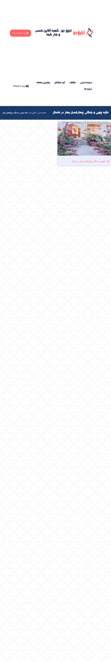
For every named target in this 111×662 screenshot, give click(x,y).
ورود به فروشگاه (19, 86)
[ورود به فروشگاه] (27, 86)
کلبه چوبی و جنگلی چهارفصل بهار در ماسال (90, 161)
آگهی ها (33, 112)
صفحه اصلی (41, 112)
